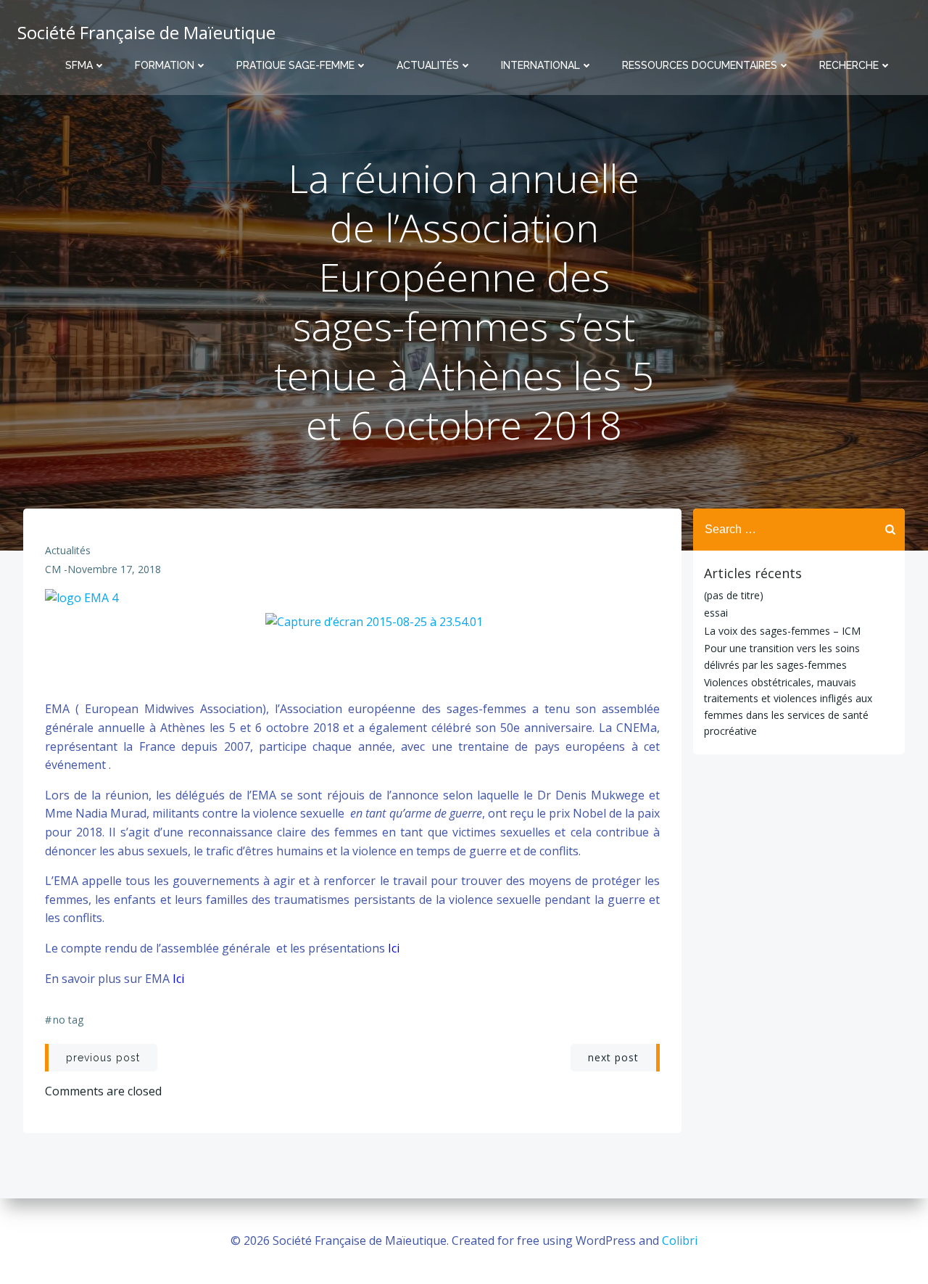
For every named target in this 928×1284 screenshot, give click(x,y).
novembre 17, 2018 (114, 569)
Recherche (849, 65)
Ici (393, 948)
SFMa (79, 65)
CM (53, 569)
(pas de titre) (733, 595)
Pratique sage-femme (295, 65)
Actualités (428, 65)
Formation (164, 65)
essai (716, 613)
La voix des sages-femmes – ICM (782, 631)
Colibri (679, 1240)
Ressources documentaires (699, 65)
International (540, 65)
